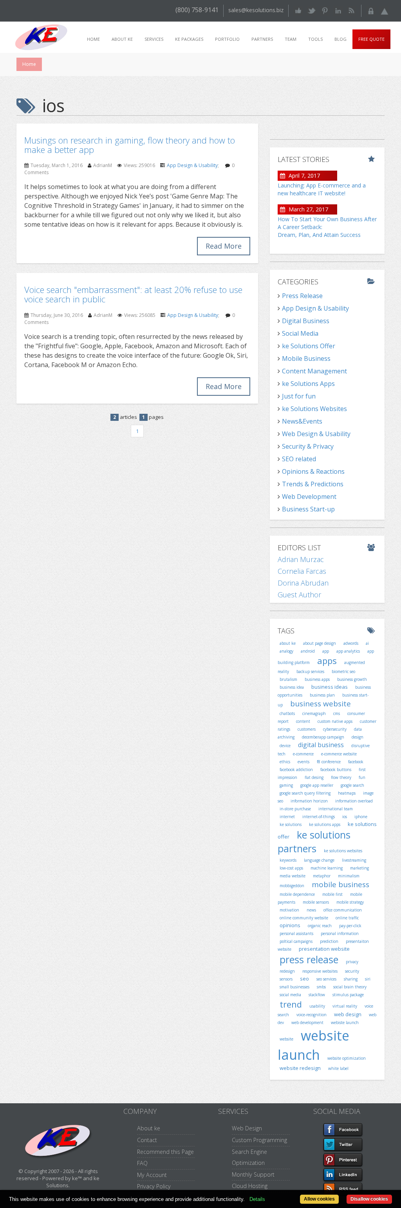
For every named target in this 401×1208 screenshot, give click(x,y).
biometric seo (343, 671)
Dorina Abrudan (303, 583)
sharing (351, 979)
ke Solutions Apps (308, 383)
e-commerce (303, 754)
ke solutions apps (324, 824)
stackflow (317, 994)
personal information (340, 933)
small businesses (294, 987)
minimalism (348, 876)
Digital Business (305, 321)
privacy (352, 961)
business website (320, 704)
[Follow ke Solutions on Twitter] (311, 10)
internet (287, 816)
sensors (286, 979)
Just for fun (299, 396)
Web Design (247, 1128)
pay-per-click (350, 925)
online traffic (347, 918)
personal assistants (296, 933)
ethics (285, 761)
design (357, 737)
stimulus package (348, 994)
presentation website (324, 948)
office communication (342, 910)
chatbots (287, 713)
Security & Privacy (308, 446)
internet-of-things (318, 816)
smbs (321, 987)
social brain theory (350, 987)
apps (327, 660)
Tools (315, 39)
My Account (152, 1175)
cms (336, 713)
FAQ (142, 1163)
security (352, 971)
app (325, 651)
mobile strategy (350, 902)
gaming (286, 785)
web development (307, 1022)
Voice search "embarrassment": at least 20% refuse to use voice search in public (133, 294)
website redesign (300, 1068)
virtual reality (344, 1006)
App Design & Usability (192, 165)
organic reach (320, 925)
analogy (286, 651)
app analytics (348, 651)
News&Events (302, 421)
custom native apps (335, 721)
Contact (147, 1140)
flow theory (341, 777)
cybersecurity (335, 729)
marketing (359, 868)
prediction (329, 941)
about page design (319, 643)
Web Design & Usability (316, 433)
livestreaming (354, 860)
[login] (371, 10)
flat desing (314, 777)
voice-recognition (311, 1014)
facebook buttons (335, 769)
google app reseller (316, 785)
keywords (288, 860)
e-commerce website (339, 754)
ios (344, 816)
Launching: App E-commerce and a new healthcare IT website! (322, 189)
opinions (290, 925)
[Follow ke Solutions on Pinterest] (325, 10)
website (286, 1039)
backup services (310, 671)
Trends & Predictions (312, 484)
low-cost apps (291, 868)
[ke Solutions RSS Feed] (351, 10)
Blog (340, 39)
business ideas (329, 686)
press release (309, 959)
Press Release (302, 295)
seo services (326, 979)
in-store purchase (295, 808)
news (311, 910)
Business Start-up (308, 509)
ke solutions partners (314, 841)
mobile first (332, 894)
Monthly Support (253, 1174)
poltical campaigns (296, 941)
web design (347, 1014)
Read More (224, 246)
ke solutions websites (343, 850)
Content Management (314, 371)
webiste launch (345, 1022)
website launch (313, 1045)
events (303, 761)
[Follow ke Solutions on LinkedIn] (338, 10)
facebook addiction (296, 769)
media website (292, 876)
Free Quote (371, 39)
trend (291, 1004)
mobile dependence (297, 894)
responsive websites (320, 971)
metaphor (322, 876)
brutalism (288, 679)
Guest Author (299, 594)
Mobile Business (306, 358)
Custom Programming (259, 1140)
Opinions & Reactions (313, 471)
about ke (288, 643)
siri (367, 979)
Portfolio (227, 39)
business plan (322, 695)
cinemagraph (314, 713)
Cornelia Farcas (302, 571)
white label (338, 1068)
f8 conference (329, 761)
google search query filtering (305, 793)
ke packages (189, 39)
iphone (360, 816)
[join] (384, 10)
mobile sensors (316, 902)
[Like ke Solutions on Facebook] (298, 10)
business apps (317, 679)
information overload (354, 801)
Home (93, 39)
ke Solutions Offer (308, 346)
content (303, 721)
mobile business (340, 884)
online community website (304, 918)
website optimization (346, 1058)
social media (290, 994)
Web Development (309, 496)
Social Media (300, 333)
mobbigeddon (292, 885)
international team (335, 808)
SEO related (299, 459)
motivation (289, 910)
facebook (355, 761)
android (308, 651)
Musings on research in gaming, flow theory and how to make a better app (129, 144)
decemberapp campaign (323, 737)
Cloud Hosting (249, 1186)
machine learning (327, 868)
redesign (287, 971)
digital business (321, 744)
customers (307, 729)
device (285, 745)
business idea (292, 687)
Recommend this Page (165, 1151)
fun (362, 777)
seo (304, 978)
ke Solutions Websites (314, 408)
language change (319, 860)
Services (154, 39)
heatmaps (347, 793)
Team (290, 39)
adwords (350, 643)
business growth (352, 679)
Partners (262, 39)
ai (367, 643)
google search (352, 785)
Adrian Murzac (301, 559)
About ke (122, 39)
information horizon (309, 801)
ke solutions (291, 824)
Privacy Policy (154, 1186)
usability (317, 1006)
